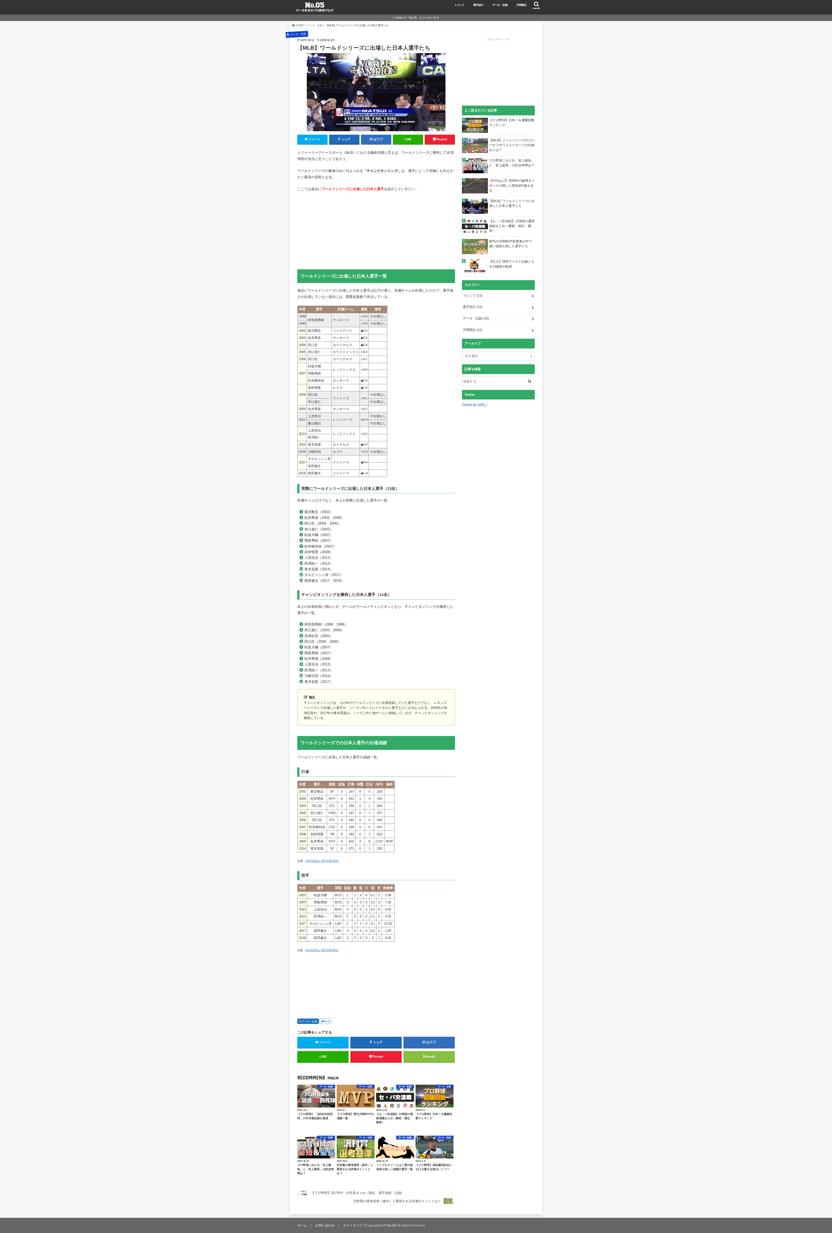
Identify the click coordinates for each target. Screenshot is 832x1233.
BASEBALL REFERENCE (322, 861)
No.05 (391, 1225)
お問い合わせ (325, 1225)
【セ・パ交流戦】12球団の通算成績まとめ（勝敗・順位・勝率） (512, 225)
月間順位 (521, 5)
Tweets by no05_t (474, 404)
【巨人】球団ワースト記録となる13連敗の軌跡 (512, 264)
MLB (327, 1021)
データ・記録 (500, 5)
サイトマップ (352, 1225)
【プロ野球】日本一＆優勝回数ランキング (512, 122)
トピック (459, 5)
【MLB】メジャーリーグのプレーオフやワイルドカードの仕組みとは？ (512, 145)
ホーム (302, 1225)
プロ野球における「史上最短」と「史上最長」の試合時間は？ (512, 163)
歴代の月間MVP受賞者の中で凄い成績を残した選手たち (510, 244)
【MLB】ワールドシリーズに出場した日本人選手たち (512, 203)
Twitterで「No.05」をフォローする (417, 17)
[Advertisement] (376, 228)
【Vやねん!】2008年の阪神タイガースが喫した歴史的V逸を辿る (512, 185)
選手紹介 (478, 5)
